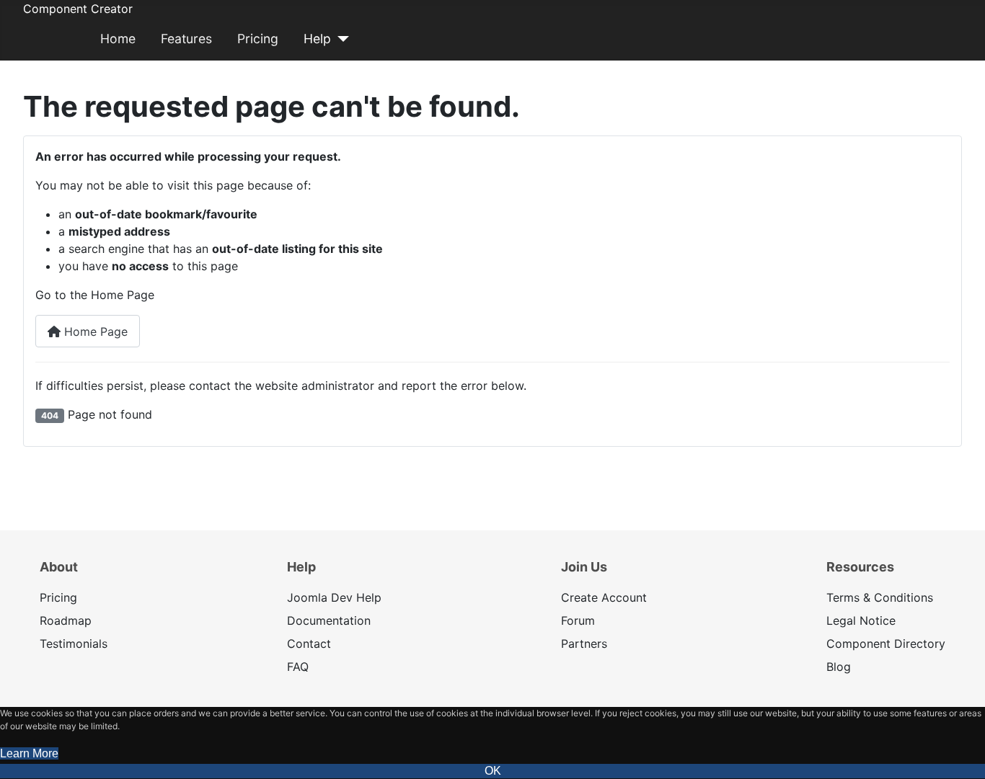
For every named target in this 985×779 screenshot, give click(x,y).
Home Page (94, 331)
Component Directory (885, 643)
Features (186, 38)
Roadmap (66, 620)
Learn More (29, 753)
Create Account (604, 597)
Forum (578, 620)
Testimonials (73, 643)
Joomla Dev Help (334, 597)
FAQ (298, 666)
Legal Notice (861, 620)
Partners (584, 643)
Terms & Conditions (879, 597)
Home (118, 38)
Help (317, 38)
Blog (838, 666)
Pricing (257, 38)
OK (493, 771)
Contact (309, 643)
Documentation (329, 620)
